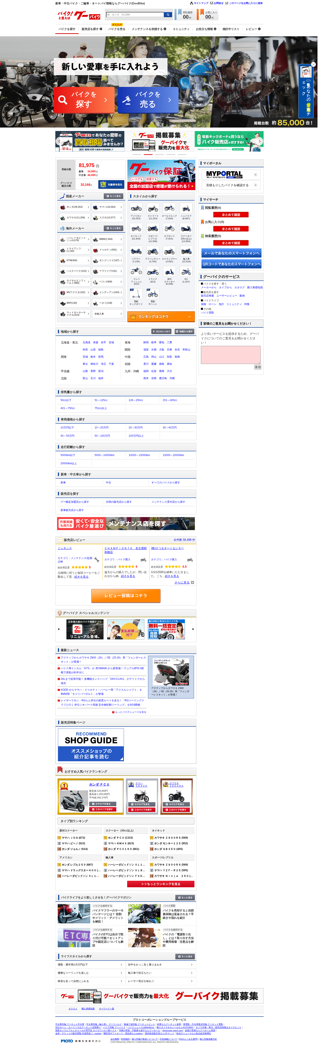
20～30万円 (136, 427)
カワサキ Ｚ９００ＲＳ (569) (171, 837)
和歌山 (186, 349)
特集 (247, 304)
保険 (203, 304)
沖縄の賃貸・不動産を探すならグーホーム (139, 1030)
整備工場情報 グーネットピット (139, 1024)
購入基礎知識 (255, 287)
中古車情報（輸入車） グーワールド (104, 1024)
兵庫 (169, 349)
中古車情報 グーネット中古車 (69, 1024)
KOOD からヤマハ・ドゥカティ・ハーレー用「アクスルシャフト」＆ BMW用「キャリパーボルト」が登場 (101, 691)
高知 (169, 363)
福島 (101, 349)
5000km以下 (68, 455)
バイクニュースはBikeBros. (141, 1027)
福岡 (146, 371)
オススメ (73, 1008)
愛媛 (153, 363)
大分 (169, 371)
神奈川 (94, 363)
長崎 (161, 371)
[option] (89, 141)
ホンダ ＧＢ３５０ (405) (168, 849)
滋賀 (146, 349)
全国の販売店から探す (119, 501)
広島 (146, 356)
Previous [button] (60, 141)
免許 (221, 304)
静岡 (146, 342)
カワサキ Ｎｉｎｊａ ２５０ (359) (175, 875)
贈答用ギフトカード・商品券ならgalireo (123, 1033)
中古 (108, 482)
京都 (153, 349)
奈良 (177, 349)
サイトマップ (201, 3)
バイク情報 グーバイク (114, 1027)
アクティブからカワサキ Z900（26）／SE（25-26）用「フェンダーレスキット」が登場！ (103, 659)
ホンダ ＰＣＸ (99, 784)
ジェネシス (65, 548)
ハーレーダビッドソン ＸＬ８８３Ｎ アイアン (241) (139, 870)
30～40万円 (170, 427)
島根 (177, 356)
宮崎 (153, 378)
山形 (93, 349)
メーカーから (209, 287)
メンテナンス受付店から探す (168, 501)
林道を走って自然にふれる (73, 981)
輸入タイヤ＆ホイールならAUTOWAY (175, 1027)
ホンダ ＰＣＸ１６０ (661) (123, 849)
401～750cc (68, 408)
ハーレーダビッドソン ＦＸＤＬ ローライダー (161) (139, 875)
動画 (242, 295)
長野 (93, 371)
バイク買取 (207, 312)
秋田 (85, 349)
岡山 (153, 356)
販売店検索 (207, 295)
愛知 (161, 342)
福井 (101, 378)
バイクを (84, 99)
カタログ (239, 287)
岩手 (103, 342)
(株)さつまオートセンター (167, 548)
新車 (63, 482)
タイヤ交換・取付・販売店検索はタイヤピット (218, 1027)
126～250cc (136, 400)
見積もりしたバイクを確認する (227, 185)
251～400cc (170, 400)
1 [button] (137, 154)
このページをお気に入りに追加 (246, 3)
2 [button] (148, 154)
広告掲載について (168, 1039)
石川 (93, 378)
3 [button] (159, 154)
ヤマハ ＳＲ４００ (141, 784)
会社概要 (114, 1039)
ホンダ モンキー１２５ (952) (171, 843)
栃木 (93, 356)
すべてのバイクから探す (165, 482)
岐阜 (153, 342)
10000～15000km (139, 455)
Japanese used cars (172, 1030)
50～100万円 (102, 435)
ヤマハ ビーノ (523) (73, 843)
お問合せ (219, 3)
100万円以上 (136, 435)
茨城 (85, 356)
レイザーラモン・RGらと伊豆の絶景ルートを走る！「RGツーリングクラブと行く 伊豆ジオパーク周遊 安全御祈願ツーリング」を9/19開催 (102, 702)
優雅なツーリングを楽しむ (73, 972)
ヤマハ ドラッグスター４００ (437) (82, 870)
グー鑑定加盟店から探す (75, 501)
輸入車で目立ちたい (139, 972)
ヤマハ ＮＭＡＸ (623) (121, 843)
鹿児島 (163, 378)
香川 (146, 363)
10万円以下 (67, 427)
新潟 (101, 371)
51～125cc (101, 400)
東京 (85, 363)
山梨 (85, 371)
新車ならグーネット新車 (169, 1024)
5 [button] (182, 154)
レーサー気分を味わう (141, 981)
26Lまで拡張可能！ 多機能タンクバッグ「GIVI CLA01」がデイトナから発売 (103, 681)
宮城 (111, 342)
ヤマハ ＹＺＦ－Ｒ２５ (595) (171, 870)
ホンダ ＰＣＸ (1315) (120, 837)
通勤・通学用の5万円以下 (73, 964)
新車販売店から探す (72, 510)
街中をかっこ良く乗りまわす (145, 964)
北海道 (86, 342)
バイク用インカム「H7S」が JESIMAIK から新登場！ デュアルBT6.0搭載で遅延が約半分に (102, 670)
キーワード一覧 (106, 1008)
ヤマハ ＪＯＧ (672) (73, 837)
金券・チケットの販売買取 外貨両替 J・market (78, 1033)
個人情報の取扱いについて (145, 1039)
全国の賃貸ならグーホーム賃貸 (200, 1030)
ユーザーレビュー (226, 295)
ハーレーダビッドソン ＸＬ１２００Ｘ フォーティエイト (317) (99, 875)
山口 (161, 356)
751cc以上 (101, 408)
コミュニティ (234, 304)
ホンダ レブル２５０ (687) (77, 864)
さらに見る (182, 582)
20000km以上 (69, 463)
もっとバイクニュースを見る (130, 712)
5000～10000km (104, 455)
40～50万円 (67, 435)
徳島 (161, 363)
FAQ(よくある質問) (188, 1039)
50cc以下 (66, 400)
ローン (212, 304)
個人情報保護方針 (208, 1039)
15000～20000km (173, 455)
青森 (95, 342)
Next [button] (259, 141)
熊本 (146, 378)
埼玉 (103, 363)
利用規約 (125, 1039)
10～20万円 (102, 427)
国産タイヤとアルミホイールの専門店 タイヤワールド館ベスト (86, 1030)
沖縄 (172, 378)
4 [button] (171, 154)
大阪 (161, 349)
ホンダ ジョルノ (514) (75, 849)
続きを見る (81, 576)
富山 (85, 378)
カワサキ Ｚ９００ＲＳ (176, 784)
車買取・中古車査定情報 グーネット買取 (203, 1024)
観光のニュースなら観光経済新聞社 (193, 1033)
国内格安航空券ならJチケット (159, 1033)
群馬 (101, 356)
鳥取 (169, 356)
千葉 (111, 363)
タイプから (225, 287)
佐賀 (153, 371)
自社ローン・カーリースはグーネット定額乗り (78, 1027)
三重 (169, 342)
